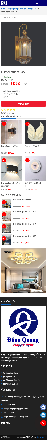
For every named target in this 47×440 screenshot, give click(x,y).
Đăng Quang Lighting (9, 9)
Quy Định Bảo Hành (10, 373)
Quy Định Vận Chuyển (11, 380)
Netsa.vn (40, 437)
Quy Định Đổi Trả (9, 376)
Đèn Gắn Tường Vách (28, 9)
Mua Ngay (24, 104)
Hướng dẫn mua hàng (11, 384)
